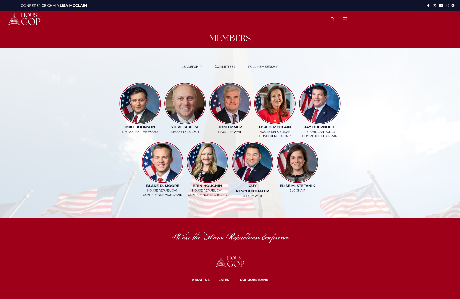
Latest (224, 280)
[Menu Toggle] (345, 19)
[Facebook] (428, 5)
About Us (201, 280)
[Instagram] (447, 5)
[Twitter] (435, 5)
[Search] (332, 19)
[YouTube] (441, 5)
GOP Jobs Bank (254, 280)
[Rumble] (453, 5)
